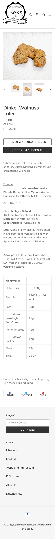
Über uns (12, 450)
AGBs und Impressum (20, 467)
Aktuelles (12, 485)
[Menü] (50, 14)
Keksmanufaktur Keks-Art (26, 524)
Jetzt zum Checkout (27, 150)
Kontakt (11, 459)
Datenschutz (14, 493)
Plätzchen (12, 476)
